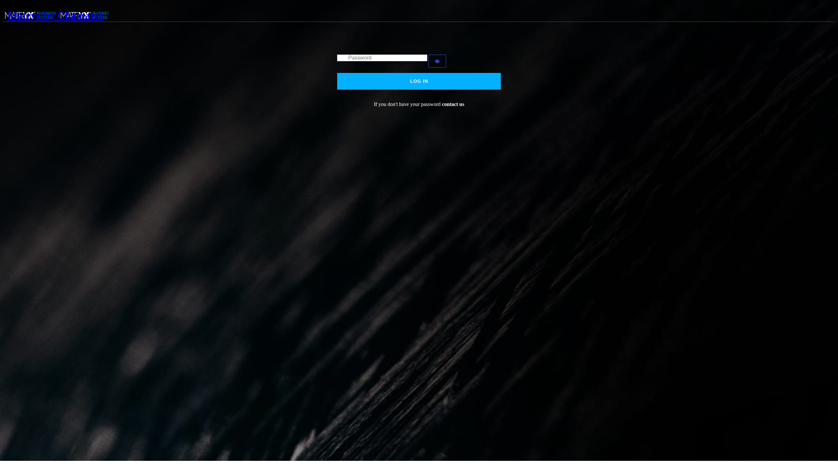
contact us (453, 104)
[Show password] (437, 61)
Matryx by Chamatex (56, 15)
